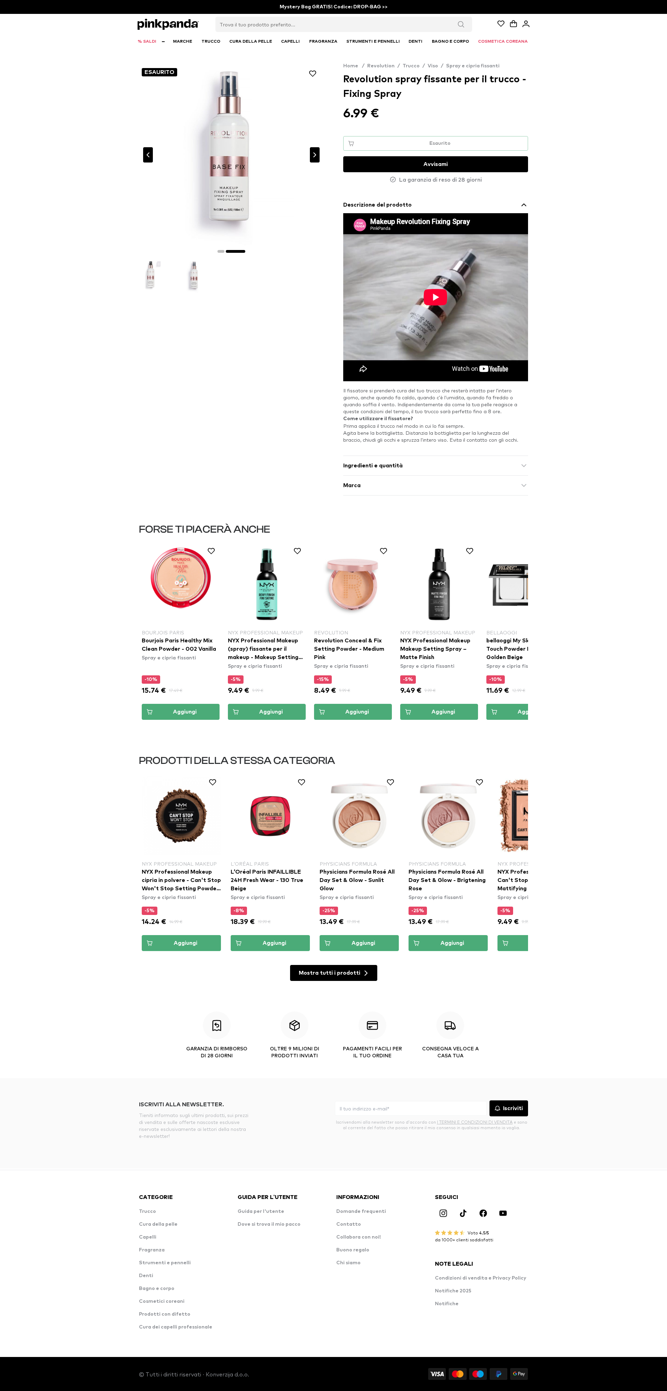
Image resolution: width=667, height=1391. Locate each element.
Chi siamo (348, 1262)
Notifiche (447, 1303)
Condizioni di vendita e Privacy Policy (480, 1278)
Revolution (381, 66)
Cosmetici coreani (161, 1301)
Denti (146, 1275)
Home (353, 66)
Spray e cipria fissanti (473, 66)
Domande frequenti (361, 1211)
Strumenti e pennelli (165, 1262)
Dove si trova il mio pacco (269, 1224)
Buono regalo (352, 1250)
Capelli (147, 1237)
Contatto (348, 1224)
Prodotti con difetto (164, 1314)
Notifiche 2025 (453, 1291)
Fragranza (152, 1250)
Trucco (411, 66)
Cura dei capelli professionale (175, 1327)
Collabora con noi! (358, 1237)
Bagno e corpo (156, 1288)
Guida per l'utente (261, 1211)
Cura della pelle (158, 1224)
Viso (433, 66)
